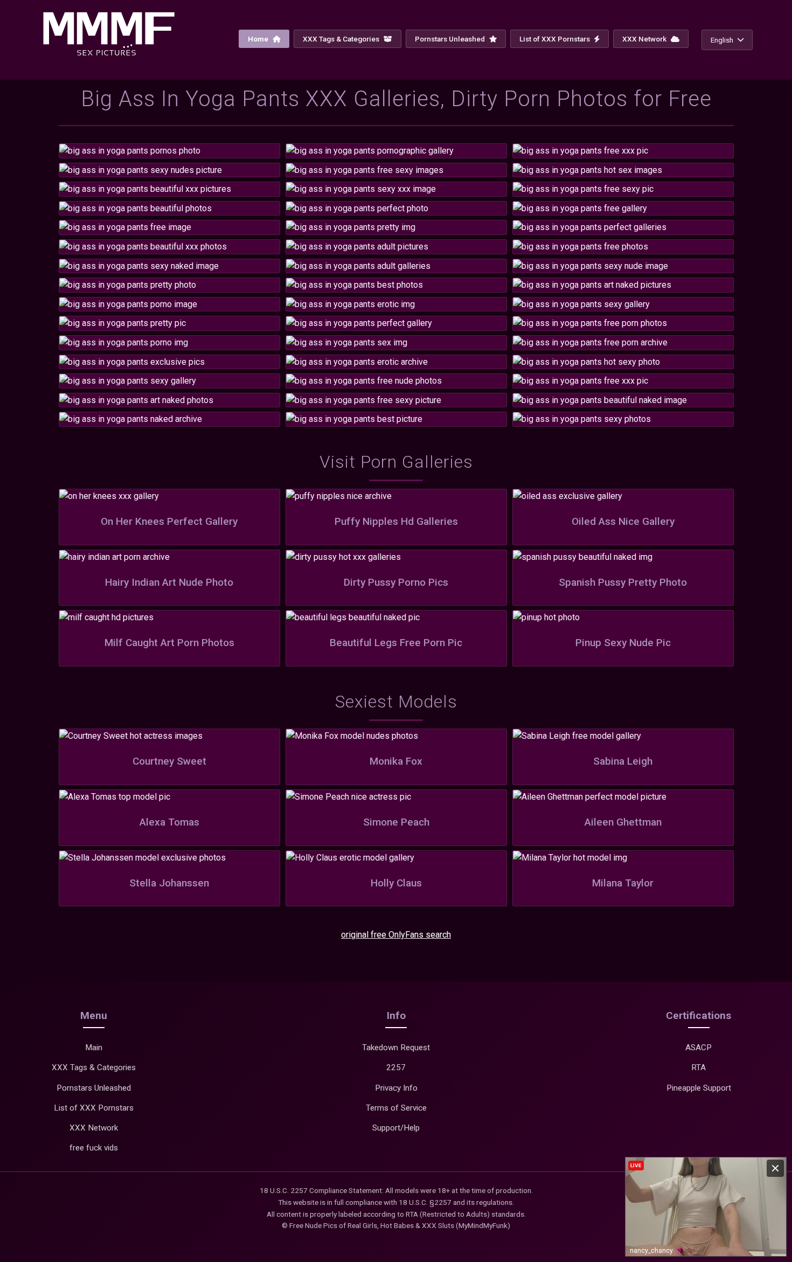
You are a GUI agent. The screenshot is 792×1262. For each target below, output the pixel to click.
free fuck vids (94, 1148)
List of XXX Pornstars (555, 38)
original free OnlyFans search (396, 935)
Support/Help (396, 1128)
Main (93, 1047)
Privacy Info (396, 1088)
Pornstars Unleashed (451, 38)
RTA (698, 1067)
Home (259, 38)
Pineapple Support (698, 1088)
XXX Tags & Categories (342, 38)
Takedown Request (396, 1047)
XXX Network (645, 38)
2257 (396, 1067)
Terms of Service (396, 1108)
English (722, 40)
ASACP (698, 1047)
